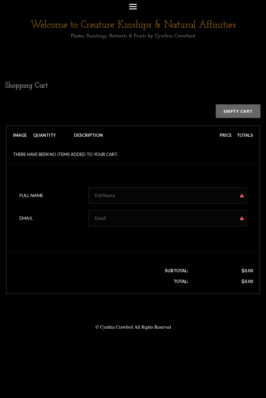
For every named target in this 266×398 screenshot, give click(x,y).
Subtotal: (176, 270)
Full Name (31, 195)
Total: (181, 281)
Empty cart (238, 111)
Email (26, 218)
